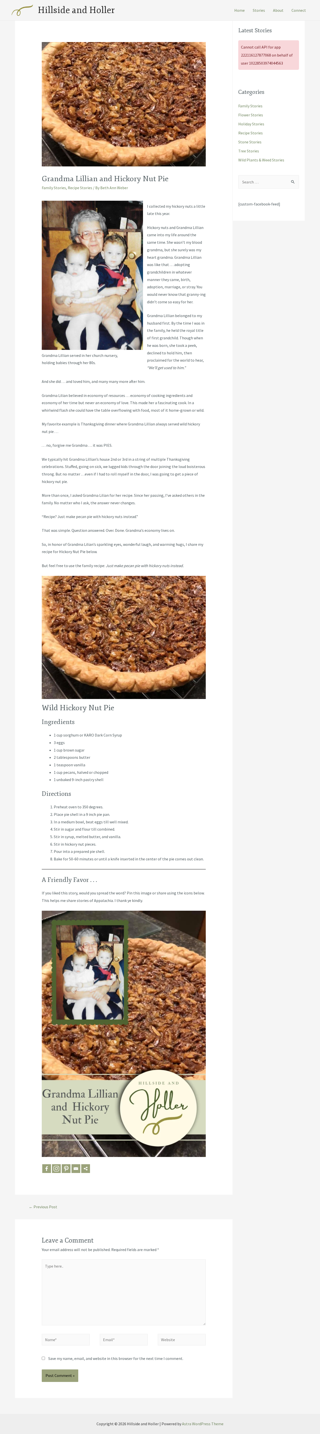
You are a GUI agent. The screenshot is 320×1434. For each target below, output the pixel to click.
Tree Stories (248, 150)
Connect (299, 10)
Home (239, 10)
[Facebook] (46, 1168)
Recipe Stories (80, 187)
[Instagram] (56, 1168)
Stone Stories (250, 141)
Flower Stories (250, 114)
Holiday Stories (251, 123)
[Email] (76, 1168)
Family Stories (54, 187)
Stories (259, 10)
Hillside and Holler (76, 10)
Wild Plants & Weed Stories (261, 159)
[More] (85, 1168)
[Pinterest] (66, 1168)
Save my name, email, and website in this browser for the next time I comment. (115, 1358)
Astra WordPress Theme (203, 1423)
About (278, 10)
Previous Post (43, 1206)
